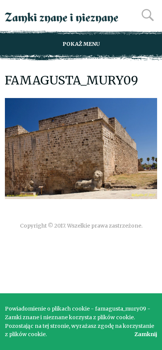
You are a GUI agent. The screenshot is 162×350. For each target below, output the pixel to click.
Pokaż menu (81, 44)
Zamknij (145, 334)
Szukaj (147, 15)
